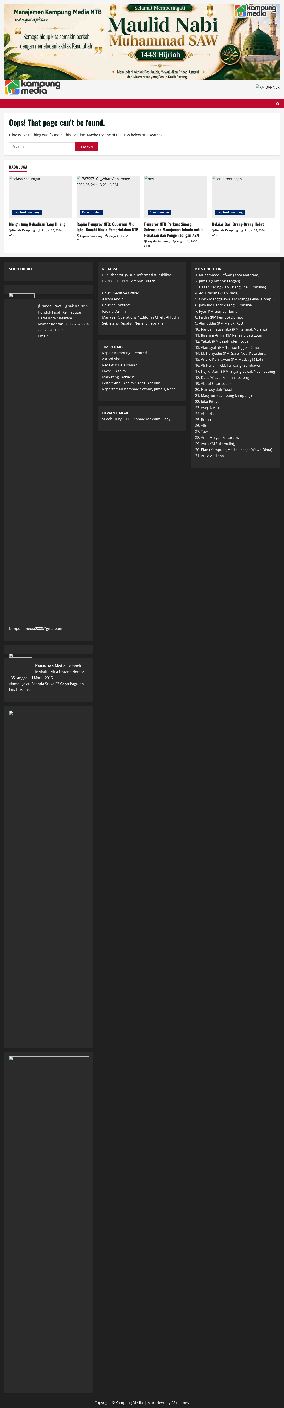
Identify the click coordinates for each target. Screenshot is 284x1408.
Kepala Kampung (23, 230)
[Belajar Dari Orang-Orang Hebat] (243, 197)
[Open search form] (278, 103)
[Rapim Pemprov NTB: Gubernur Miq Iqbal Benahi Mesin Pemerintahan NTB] (108, 197)
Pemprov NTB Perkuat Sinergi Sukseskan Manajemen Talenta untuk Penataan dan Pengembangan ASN (173, 229)
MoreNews (157, 1402)
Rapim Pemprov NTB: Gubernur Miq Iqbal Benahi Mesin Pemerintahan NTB (107, 226)
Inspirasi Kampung (26, 212)
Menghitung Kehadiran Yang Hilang (37, 224)
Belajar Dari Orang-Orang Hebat (238, 224)
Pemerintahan (91, 212)
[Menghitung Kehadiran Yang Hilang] (40, 197)
